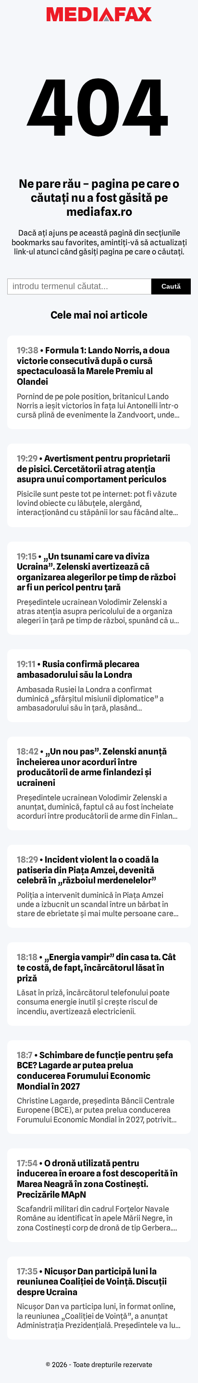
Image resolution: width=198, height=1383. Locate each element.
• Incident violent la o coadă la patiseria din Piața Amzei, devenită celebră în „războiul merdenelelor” (88, 869)
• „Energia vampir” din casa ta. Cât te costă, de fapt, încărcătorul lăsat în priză (96, 967)
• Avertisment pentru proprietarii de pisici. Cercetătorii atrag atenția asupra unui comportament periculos (93, 468)
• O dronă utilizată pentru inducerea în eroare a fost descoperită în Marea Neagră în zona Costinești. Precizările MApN (97, 1179)
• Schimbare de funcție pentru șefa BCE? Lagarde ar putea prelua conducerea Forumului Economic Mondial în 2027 (95, 1070)
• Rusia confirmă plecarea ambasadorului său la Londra (78, 669)
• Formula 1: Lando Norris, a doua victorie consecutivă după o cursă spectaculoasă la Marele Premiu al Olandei (93, 366)
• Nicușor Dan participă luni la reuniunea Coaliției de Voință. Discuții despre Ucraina (92, 1281)
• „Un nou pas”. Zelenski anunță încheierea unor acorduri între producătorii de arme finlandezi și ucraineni (92, 767)
